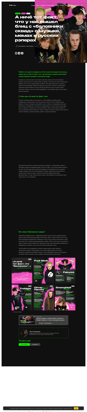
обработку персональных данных (56, 408)
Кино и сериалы (51, 5)
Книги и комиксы (75, 5)
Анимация (43, 5)
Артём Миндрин (30, 46)
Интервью (67, 5)
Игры (57, 5)
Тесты (37, 5)
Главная (33, 5)
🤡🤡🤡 (28, 13)
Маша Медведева (22, 46)
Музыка (62, 5)
